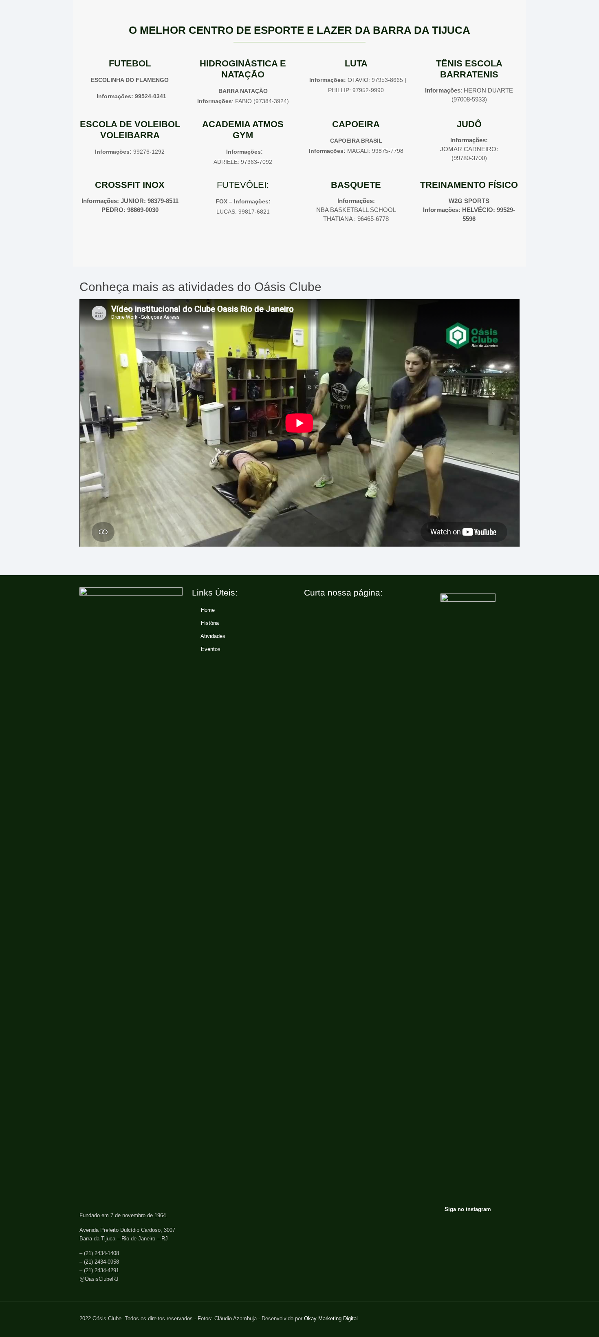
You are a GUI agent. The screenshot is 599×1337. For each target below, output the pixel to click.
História (210, 623)
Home (208, 610)
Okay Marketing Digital (331, 1318)
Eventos (210, 649)
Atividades (212, 636)
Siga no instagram (468, 1209)
